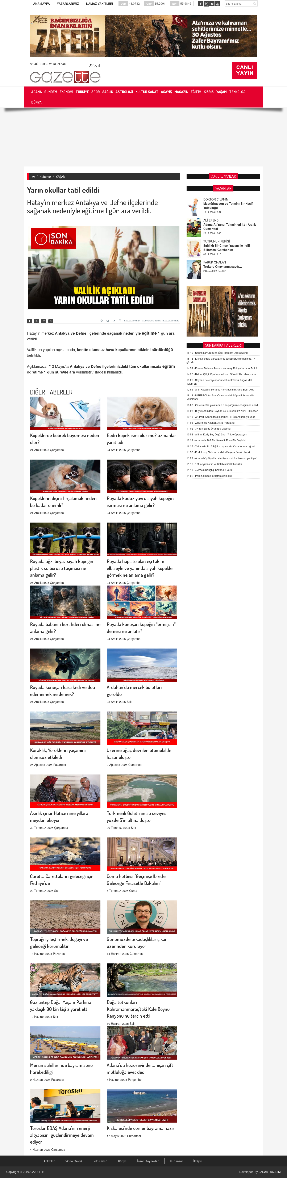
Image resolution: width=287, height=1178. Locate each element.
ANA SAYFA (41, 3)
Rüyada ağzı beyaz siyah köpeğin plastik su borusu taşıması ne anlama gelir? (61, 568)
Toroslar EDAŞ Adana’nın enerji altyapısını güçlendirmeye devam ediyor (62, 1135)
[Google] (43, 321)
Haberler (45, 176)
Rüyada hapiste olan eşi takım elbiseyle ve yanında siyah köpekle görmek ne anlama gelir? (139, 568)
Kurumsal (176, 1161)
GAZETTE (37, 1172)
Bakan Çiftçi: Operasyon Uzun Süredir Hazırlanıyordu (221, 374)
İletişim (198, 1161)
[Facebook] (29, 321)
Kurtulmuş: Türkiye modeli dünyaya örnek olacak (218, 452)
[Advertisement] (143, 137)
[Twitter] (36, 321)
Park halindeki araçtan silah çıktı (209, 475)
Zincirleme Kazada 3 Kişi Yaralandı (211, 422)
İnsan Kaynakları (148, 1161)
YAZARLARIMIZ (68, 3)
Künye (122, 1161)
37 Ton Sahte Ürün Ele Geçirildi (209, 428)
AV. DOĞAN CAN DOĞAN (220, 262)
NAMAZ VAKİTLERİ (99, 3)
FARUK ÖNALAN (214, 241)
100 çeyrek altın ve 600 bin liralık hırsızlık (214, 464)
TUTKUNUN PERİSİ (216, 220)
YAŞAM (61, 176)
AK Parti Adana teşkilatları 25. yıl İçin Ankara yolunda (221, 416)
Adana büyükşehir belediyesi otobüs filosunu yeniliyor (222, 458)
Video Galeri (73, 1161)
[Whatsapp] (50, 321)
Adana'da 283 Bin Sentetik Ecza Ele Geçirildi (216, 440)
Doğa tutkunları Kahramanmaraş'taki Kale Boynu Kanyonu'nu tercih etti (138, 1009)
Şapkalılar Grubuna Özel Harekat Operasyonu (217, 352)
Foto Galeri (99, 1161)
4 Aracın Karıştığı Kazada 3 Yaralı (210, 470)
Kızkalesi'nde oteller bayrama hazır (140, 1128)
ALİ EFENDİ (211, 199)
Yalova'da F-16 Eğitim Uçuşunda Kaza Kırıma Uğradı (221, 446)
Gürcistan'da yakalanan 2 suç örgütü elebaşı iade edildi (222, 405)
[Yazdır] (102, 320)
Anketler (49, 1161)
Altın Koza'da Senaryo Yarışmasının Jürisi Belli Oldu (220, 389)
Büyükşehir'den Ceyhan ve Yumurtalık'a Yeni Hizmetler (222, 411)
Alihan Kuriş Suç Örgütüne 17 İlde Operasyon (217, 434)
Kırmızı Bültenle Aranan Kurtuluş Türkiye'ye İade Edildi (222, 368)
